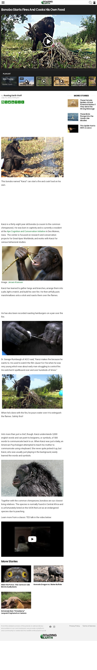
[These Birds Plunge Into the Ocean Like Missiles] (73, 117)
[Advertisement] (32, 121)
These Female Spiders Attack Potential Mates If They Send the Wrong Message (88, 104)
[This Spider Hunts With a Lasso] (73, 129)
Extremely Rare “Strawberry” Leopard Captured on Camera (13, 612)
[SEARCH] (90, 2)
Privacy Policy (74, 626)
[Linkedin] (12, 102)
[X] (6, 102)
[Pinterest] (16, 102)
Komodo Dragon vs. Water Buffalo (48, 584)
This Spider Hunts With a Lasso (87, 126)
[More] (22, 102)
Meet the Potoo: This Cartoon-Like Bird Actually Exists (15, 586)
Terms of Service (89, 626)
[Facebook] (2, 102)
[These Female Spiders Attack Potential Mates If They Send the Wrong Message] (73, 103)
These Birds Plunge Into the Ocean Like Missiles (86, 117)
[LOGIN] (94, 2)
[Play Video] (48, 41)
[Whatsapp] (19, 102)
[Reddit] (9, 102)
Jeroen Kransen (15, 282)
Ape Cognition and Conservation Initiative (26, 231)
